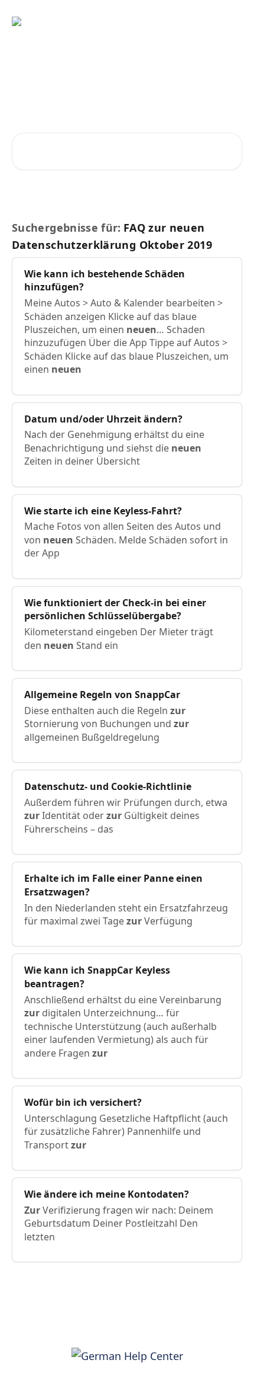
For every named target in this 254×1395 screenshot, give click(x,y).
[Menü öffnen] (231, 21)
